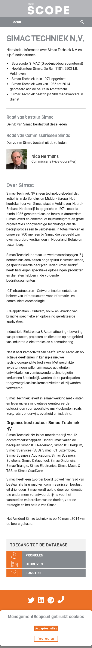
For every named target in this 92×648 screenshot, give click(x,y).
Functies (34, 573)
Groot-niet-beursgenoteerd (62, 63)
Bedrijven (34, 564)
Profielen (34, 555)
